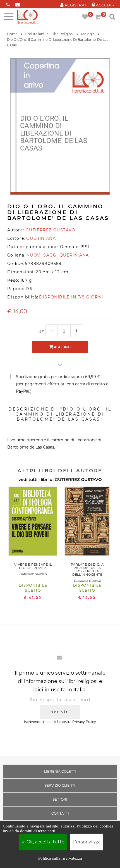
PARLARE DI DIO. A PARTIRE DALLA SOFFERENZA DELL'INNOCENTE (87, 570)
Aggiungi (62, 347)
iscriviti (60, 712)
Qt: (41, 331)
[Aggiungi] (76, 331)
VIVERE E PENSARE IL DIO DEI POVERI (33, 566)
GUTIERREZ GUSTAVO (78, 479)
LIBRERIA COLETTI (60, 771)
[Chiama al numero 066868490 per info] (8, 3)
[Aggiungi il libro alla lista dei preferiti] (60, 364)
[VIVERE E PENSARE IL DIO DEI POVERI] (33, 523)
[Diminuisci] (51, 331)
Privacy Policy (84, 722)
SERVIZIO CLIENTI (60, 785)
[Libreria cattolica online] (27, 17)
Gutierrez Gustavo (33, 574)
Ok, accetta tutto (44, 842)
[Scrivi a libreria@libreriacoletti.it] (17, 3)
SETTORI (60, 799)
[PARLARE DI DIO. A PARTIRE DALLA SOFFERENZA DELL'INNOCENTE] (87, 523)
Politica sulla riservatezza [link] (60, 858)
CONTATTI (60, 813)
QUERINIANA (41, 238)
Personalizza (86, 842)
